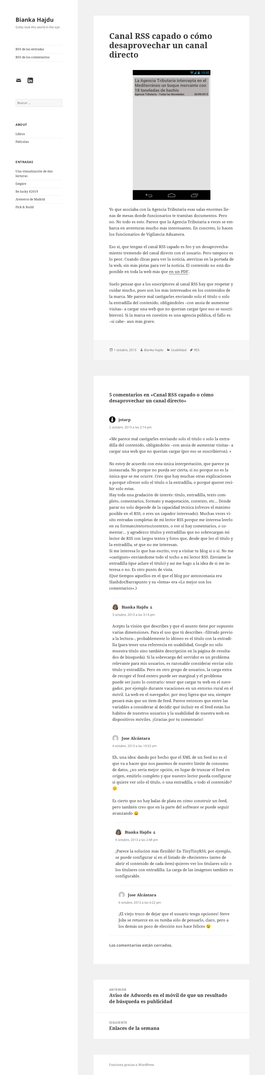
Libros (20, 134)
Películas (22, 141)
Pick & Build (25, 207)
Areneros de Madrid (30, 199)
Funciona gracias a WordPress (131, 1065)
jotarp (125, 419)
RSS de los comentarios (32, 57)
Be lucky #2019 (27, 191)
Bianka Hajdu (35, 19)
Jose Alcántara (136, 738)
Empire (21, 184)
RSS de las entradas (30, 49)
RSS (197, 350)
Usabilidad (178, 350)
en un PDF (178, 271)
